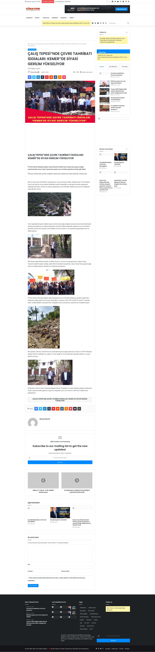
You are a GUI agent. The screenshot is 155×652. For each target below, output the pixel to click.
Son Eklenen (113, 66)
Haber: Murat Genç (96, 616)
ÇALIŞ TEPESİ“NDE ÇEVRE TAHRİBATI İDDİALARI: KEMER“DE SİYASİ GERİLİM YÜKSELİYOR (60, 400)
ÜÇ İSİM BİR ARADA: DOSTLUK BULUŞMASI (37, 520)
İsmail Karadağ (83, 629)
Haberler (55, 17)
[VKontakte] (55, 77)
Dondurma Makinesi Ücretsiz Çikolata (117, 74)
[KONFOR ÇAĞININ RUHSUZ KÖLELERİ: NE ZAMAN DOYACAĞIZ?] (72, 613)
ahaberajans (83, 607)
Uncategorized (39, 44)
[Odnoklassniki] (60, 77)
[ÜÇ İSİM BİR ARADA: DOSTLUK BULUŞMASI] (38, 512)
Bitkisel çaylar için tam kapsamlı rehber (118, 82)
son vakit (86, 623)
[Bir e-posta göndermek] (38, 72)
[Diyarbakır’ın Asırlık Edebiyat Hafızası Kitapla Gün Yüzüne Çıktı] (120, 175)
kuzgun (96, 619)
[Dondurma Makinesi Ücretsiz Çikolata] (104, 75)
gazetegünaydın (94, 613)
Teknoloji (46, 17)
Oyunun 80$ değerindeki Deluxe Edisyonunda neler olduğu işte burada (119, 91)
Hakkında (88, 619)
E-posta (30, 571)
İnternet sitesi (65, 571)
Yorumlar (125, 66)
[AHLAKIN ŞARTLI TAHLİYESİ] (60, 512)
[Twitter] (34, 77)
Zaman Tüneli (90, 626)
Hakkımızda (115, 648)
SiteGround (69, 648)
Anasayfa (29, 17)
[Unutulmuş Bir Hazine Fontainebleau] (104, 100)
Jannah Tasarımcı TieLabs (58, 648)
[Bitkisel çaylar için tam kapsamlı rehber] (104, 83)
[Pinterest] (47, 77)
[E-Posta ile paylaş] (75, 408)
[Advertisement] (60, 138)
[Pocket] (64, 77)
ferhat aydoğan (83, 613)
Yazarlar (63, 17)
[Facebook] (29, 77)
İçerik (91, 629)
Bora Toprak (91, 610)
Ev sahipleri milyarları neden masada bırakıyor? (118, 107)
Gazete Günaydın (84, 616)
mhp (81, 623)
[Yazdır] (79, 408)
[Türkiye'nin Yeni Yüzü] (33, 9)
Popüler (101, 66)
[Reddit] (51, 77)
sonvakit (94, 623)
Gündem (127, 648)
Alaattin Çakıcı (92, 607)
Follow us (109, 602)
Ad (29, 564)
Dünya (37, 17)
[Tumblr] (42, 77)
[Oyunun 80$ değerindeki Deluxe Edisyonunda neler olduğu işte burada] (104, 91)
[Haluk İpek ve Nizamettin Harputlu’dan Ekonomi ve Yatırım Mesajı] (56, 618)
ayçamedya (83, 610)
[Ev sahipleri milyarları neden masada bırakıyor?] (104, 108)
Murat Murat (34, 72)
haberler (82, 619)
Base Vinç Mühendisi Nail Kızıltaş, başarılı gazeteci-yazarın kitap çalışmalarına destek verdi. (80, 1)
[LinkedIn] (38, 77)
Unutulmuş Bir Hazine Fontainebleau (118, 99)
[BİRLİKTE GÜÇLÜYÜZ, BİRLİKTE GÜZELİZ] (72, 618)
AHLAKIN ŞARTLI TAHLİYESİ (58, 520)
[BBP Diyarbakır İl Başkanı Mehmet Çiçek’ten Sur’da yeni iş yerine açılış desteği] (56, 608)
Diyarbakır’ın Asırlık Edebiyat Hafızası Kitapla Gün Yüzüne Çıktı (120, 183)
